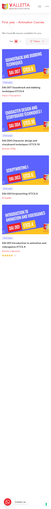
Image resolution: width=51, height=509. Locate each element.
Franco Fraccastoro (11, 95)
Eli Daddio (7, 198)
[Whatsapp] (7, 502)
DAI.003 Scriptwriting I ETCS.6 (20, 193)
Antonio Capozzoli (11, 251)
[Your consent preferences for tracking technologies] (46, 504)
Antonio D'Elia (9, 148)
